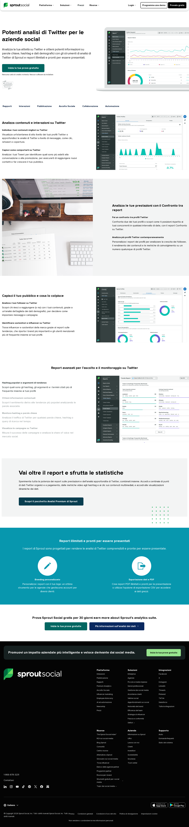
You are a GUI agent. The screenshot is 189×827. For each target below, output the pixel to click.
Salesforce (163, 702)
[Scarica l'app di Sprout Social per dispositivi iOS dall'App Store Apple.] (159, 805)
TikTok (161, 698)
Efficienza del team (135, 710)
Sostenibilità (133, 755)
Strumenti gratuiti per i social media (108, 780)
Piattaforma (45, 5)
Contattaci (9, 780)
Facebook (163, 674)
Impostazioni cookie (149, 814)
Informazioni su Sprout (136, 734)
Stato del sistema (166, 743)
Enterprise (132, 674)
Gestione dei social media (138, 690)
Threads (162, 690)
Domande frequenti (166, 738)
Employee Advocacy (105, 698)
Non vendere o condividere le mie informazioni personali (91, 821)
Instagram (163, 682)
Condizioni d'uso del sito (106, 814)
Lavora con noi (133, 743)
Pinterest (162, 694)
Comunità (100, 747)
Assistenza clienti (135, 694)
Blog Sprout (101, 743)
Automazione (112, 106)
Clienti (130, 747)
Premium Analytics (104, 686)
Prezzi (81, 5)
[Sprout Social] (16, 5)
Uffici (130, 738)
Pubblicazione (44, 106)
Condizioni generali (85, 814)
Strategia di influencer (136, 714)
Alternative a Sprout (104, 755)
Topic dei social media (106, 786)
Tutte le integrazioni (166, 706)
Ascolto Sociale (67, 106)
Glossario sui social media (107, 759)
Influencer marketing (105, 694)
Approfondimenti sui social (138, 702)
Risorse (93, 5)
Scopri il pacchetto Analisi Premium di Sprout (51, 501)
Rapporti (7, 106)
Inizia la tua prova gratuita (23, 68)
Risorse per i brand (104, 775)
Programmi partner (104, 771)
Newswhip (101, 706)
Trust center (132, 763)
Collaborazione (90, 106)
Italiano (11, 805)
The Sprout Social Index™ (106, 734)
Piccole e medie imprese (137, 682)
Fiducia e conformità (136, 719)
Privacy (71, 814)
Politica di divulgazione (129, 814)
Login (131, 5)
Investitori (131, 751)
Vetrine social (133, 698)
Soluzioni (64, 5)
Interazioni (24, 106)
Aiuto (161, 734)
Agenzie (131, 678)
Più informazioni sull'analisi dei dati (115, 626)
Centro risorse (102, 751)
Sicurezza (131, 759)
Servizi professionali (135, 686)
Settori (130, 723)
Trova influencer (103, 763)
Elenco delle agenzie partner (108, 767)
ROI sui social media (105, 738)
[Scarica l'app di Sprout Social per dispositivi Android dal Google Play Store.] (177, 805)
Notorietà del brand (135, 706)
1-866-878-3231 (11, 775)
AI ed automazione (104, 702)
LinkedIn (162, 686)
